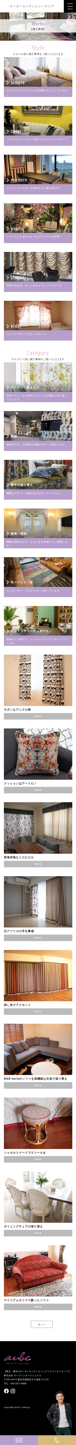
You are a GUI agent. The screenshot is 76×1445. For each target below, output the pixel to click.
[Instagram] (12, 1391)
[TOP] (17, 1362)
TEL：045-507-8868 (15, 1383)
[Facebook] (7, 1391)
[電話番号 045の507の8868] (57, 1440)
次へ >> (41, 1324)
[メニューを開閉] (70, 6)
